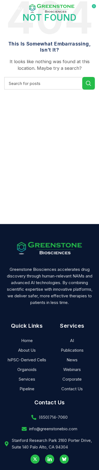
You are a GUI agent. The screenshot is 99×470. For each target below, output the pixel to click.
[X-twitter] (35, 459)
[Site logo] (51, 7)
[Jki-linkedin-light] (49, 459)
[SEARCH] (88, 83)
